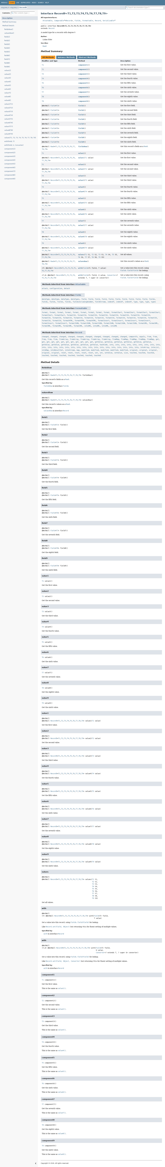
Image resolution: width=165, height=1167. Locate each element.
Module (4, 2)
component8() (9, 175)
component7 (83, 92)
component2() (9, 152)
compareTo (133, 337)
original (133, 350)
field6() (7, 55)
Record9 (23, 7)
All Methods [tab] (48, 57)
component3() (9, 156)
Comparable (59, 21)
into (111, 345)
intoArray (144, 347)
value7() (7, 93)
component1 (83, 65)
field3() (7, 44)
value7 (81, 221)
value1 (81, 153)
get (157, 339)
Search (41, 2)
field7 (81, 133)
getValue (99, 342)
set (96, 353)
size (126, 353)
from (149, 337)
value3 (81, 176)
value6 (81, 209)
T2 (43, 69)
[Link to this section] (64, 51)
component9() (9, 179)
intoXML (87, 326)
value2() (7, 74)
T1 (43, 65)
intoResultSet (56, 350)
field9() (7, 67)
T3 (43, 74)
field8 (81, 137)
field (83, 299)
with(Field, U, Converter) (13, 145)
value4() (7, 82)
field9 (81, 142)
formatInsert (103, 321)
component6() (9, 167)
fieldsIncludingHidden (83, 302)
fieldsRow (82, 146)
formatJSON (74, 323)
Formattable (87, 21)
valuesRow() (9, 33)
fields (152, 299)
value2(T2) (8, 108)
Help (47, 2)
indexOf (111, 302)
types (153, 302)
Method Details (8, 26)
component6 (83, 88)
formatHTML (68, 321)
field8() (7, 63)
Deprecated (25, 2)
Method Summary (9, 22)
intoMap (45, 350)
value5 (81, 198)
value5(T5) (8, 119)
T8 (43, 97)
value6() (7, 89)
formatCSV (71, 315)
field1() (7, 37)
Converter (111, 275)
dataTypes (75, 299)
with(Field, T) (9, 141)
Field (52, 106)
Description (7, 18)
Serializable (108, 21)
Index (34, 2)
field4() (7, 48)
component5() (9, 164)
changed (45, 337)
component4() (9, 160)
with (80, 268)
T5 (43, 83)
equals (142, 337)
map (78, 350)
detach (67, 288)
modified (85, 350)
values (81, 255)
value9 (81, 243)
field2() (7, 40)
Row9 (52, 146)
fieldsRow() (8, 29)
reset (63, 353)
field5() (7, 52)
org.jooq (4, 7)
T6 (43, 88)
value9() (7, 100)
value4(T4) (8, 115)
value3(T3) (8, 111)
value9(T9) (8, 134)
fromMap (115, 339)
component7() (9, 171)
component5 (83, 83)
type (135, 302)
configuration (56, 288)
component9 (83, 101)
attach (45, 288)
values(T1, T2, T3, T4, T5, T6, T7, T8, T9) (20, 138)
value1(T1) (8, 104)
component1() (9, 149)
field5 (81, 124)
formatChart (116, 312)
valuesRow (82, 261)
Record (69, 21)
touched (133, 353)
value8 (81, 232)
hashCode (104, 345)
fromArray (63, 339)
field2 (81, 110)
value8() (7, 96)
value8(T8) (8, 130)
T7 (43, 92)
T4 (43, 79)
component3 (83, 74)
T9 (43, 101)
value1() (7, 70)
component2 (83, 69)
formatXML (142, 323)
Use (17, 2)
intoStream (70, 350)
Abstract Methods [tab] (87, 57)
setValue (108, 353)
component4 (83, 79)
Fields (77, 21)
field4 (81, 119)
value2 (81, 164)
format (45, 312)
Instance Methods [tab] (66, 57)
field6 (81, 128)
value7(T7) (8, 126)
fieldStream (100, 302)
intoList (155, 347)
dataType (46, 299)
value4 (81, 187)
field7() (7, 59)
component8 (83, 97)
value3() (7, 78)
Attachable (47, 21)
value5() (7, 85)
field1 (81, 106)
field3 (81, 115)
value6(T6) (8, 123)
